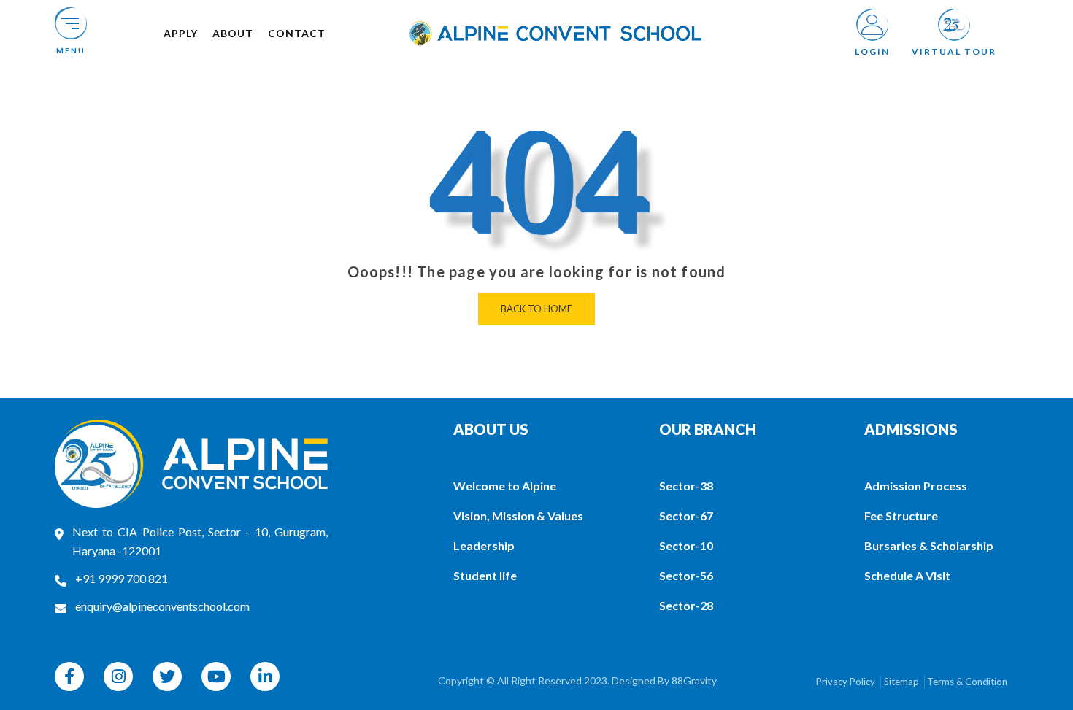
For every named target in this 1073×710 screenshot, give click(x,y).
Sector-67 (686, 515)
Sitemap (901, 681)
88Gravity (694, 680)
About (232, 33)
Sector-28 (686, 605)
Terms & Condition (967, 681)
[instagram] (118, 676)
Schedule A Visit (907, 575)
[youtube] (216, 676)
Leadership (484, 545)
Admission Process (915, 486)
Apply (181, 33)
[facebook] (69, 676)
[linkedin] (265, 676)
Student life (485, 575)
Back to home (536, 309)
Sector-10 (686, 545)
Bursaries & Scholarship (928, 545)
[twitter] (167, 676)
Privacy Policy (845, 681)
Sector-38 (686, 486)
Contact (297, 33)
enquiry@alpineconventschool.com (162, 606)
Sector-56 (686, 575)
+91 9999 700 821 (121, 578)
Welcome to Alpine (504, 486)
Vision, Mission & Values (518, 515)
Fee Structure (901, 515)
